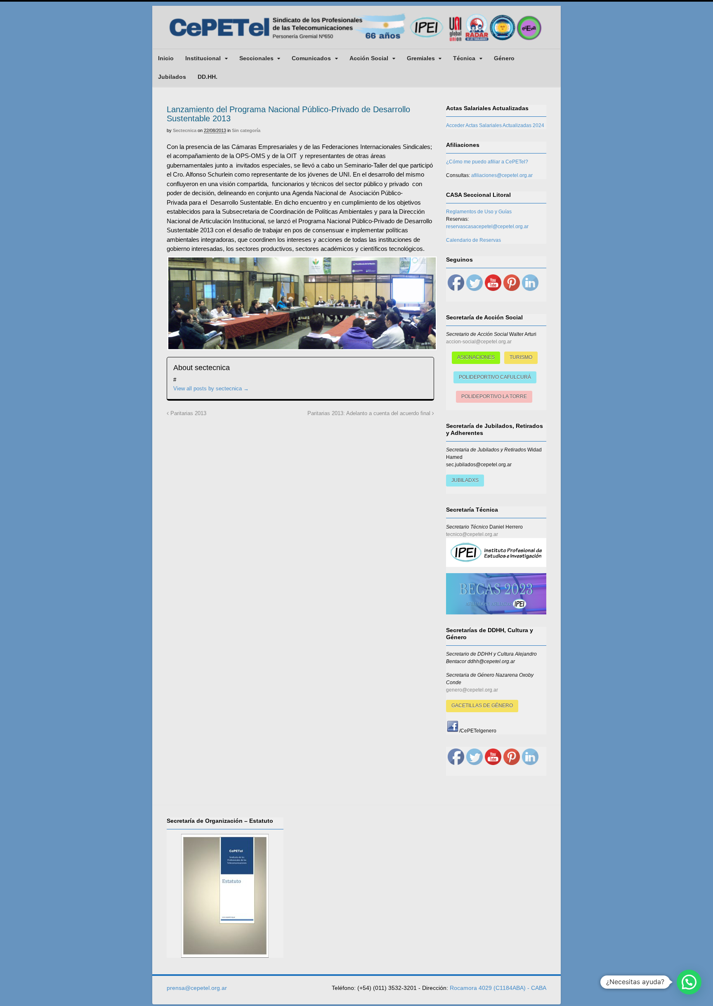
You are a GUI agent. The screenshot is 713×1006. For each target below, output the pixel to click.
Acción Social (368, 58)
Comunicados (311, 58)
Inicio (166, 58)
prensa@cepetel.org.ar (197, 988)
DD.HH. (207, 76)
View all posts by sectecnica (211, 388)
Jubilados (172, 76)
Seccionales (256, 58)
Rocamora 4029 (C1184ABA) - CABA (498, 988)
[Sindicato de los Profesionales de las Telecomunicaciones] (356, 42)
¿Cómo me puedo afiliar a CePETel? (487, 162)
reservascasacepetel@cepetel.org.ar (487, 226)
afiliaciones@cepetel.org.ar (502, 175)
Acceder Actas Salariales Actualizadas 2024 (495, 125)
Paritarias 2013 (187, 413)
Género (504, 58)
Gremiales (421, 58)
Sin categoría (246, 130)
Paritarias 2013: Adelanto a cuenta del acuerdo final (369, 413)
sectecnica (184, 130)
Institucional (203, 58)
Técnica (464, 58)
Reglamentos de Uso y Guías (479, 212)
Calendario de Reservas (473, 240)
